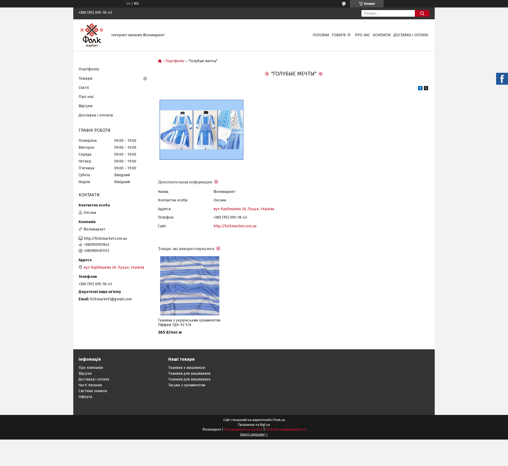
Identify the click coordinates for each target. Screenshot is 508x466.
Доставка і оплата (410, 35)
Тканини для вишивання (189, 373)
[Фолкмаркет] (92, 35)
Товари (339, 35)
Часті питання (90, 385)
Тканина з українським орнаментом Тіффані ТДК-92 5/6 (189, 322)
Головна (321, 35)
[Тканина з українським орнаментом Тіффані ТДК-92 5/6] (189, 285)
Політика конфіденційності (286, 429)
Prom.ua (279, 420)
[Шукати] (422, 13)
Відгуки (86, 105)
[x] (426, 89)
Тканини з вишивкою (186, 367)
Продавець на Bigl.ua (254, 425)
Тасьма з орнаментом (186, 385)
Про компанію (91, 367)
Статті (84, 87)
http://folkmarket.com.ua (235, 226)
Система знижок (93, 391)
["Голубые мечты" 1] (201, 130)
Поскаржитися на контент (243, 429)
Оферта (85, 397)
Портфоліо (174, 61)
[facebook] (420, 89)
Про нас (362, 35)
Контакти (382, 35)
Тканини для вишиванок (189, 379)
